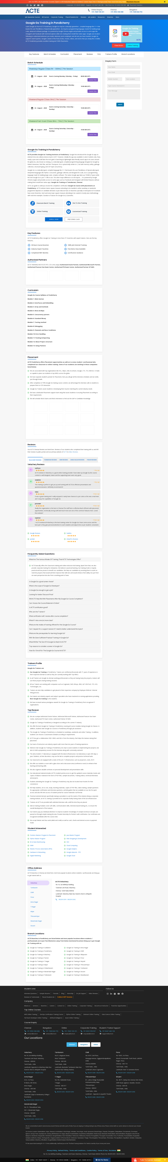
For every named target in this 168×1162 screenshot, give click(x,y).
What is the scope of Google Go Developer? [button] (44, 586)
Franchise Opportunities (118, 1006)
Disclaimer (112, 1150)
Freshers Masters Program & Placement (43, 835)
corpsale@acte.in (89, 1034)
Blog (62, 993)
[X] (34, 5)
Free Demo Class (73, 219)
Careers (52, 1006)
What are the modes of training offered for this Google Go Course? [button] (52, 625)
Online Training (132, 45)
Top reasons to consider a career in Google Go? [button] (45, 646)
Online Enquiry (96, 10)
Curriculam (64, 54)
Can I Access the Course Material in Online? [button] (44, 603)
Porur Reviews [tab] (92, 460)
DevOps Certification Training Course (51, 1014)
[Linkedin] (30, 5)
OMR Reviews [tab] (63, 460)
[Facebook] (42, 5)
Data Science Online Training (111, 1014)
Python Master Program (37, 838)
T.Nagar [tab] (33, 907)
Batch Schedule (50, 54)
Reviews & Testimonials (31, 997)
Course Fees (93, 80)
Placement (78, 54)
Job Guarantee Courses (32, 17)
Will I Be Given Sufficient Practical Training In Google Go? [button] (49, 638)
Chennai (113, 10)
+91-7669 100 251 (70, 1031)
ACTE (65, 452)
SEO (67, 842)
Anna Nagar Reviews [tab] (77, 460)
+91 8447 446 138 (108, 1031)
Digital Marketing (35, 856)
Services (35, 1006)
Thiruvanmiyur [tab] (35, 916)
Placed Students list (72, 17)
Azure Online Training (72, 1018)
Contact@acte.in (32, 1034)
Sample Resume (45, 993)
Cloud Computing (71, 845)
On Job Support (81, 993)
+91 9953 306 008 (33, 1031)
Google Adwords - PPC (73, 852)
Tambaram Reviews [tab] (50, 460)
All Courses (45, 17)
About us (27, 1006)
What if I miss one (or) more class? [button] (41, 620)
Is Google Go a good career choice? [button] (41, 581)
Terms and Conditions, (77, 1150)
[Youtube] (38, 5)
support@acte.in (107, 1034)
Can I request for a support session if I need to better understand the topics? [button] (56, 629)
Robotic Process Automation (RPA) (41, 849)
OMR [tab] (32, 892)
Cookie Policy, (92, 1150)
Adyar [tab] (32, 911)
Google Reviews (35, 533)
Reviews (83, 17)
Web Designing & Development (76, 838)
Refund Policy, (63, 1150)
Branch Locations (128, 54)
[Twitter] (114, 993)
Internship (70, 993)
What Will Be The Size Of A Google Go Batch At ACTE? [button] (47, 642)
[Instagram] (27, 5)
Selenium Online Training (91, 1014)
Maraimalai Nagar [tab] (36, 921)
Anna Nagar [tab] (34, 902)
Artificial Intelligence (56, 1018)
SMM (31, 845)
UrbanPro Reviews (72, 539)
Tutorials (55, 993)
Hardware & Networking (37, 852)
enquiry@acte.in (69, 1034)
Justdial (32, 539)
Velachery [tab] (34, 883)
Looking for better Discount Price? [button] (41, 594)
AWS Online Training (30, 1014)
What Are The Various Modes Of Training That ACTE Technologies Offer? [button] (55, 559)
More (117, 17)
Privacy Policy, (52, 1150)
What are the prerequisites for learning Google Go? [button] (47, 633)
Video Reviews (73, 452)
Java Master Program (73, 835)
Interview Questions (30, 993)
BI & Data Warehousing (37, 842)
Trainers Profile (111, 54)
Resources (101, 17)
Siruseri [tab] (33, 926)
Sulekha (68, 533)
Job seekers (92, 17)
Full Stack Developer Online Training (35, 1018)
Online (96, 1044)
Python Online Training (73, 1014)
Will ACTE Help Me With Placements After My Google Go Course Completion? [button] (56, 599)
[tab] (64, 559)
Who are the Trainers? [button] (37, 612)
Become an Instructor (101, 1006)
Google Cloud (70, 856)
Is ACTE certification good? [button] (38, 607)
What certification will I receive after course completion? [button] (48, 616)
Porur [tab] (32, 897)
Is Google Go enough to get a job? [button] (41, 590)
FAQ (99, 54)
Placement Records (133, 2)
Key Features (34, 54)
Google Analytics (71, 849)
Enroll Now (53, 219)
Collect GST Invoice (64, 997)
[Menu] (1, 16)
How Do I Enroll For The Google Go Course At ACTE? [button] (47, 650)
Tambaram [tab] (34, 888)
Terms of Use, (103, 1150)
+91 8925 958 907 (89, 1031)
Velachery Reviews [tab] (35, 460)
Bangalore (133, 10)
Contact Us (60, 1006)
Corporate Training (57, 17)
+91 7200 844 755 (52, 1031)
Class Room (118, 45)
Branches (110, 17)
